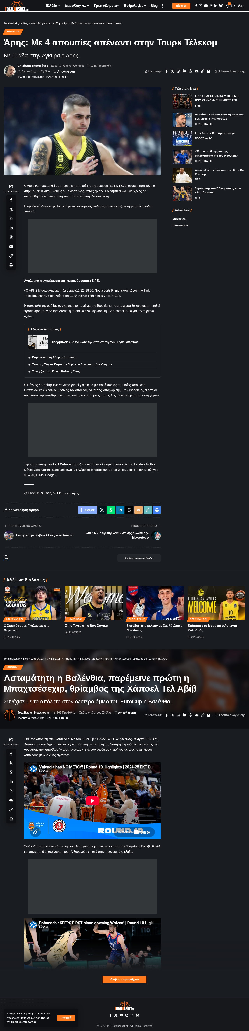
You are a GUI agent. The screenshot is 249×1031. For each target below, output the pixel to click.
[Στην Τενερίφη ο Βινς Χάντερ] (94, 603)
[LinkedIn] (215, 5)
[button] (66, 1018)
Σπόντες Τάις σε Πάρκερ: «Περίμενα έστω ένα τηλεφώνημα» (72, 364)
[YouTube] (206, 5)
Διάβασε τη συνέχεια (124, 979)
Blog (198, 105)
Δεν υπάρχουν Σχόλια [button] (141, 558)
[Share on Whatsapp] (178, 71)
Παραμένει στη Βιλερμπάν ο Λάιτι (54, 357)
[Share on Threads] (190, 71)
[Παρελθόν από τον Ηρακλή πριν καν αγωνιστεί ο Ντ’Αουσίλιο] (182, 120)
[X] (200, 5)
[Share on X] (172, 71)
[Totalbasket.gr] (16, 6)
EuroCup (13, 32)
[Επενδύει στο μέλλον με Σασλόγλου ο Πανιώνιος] (155, 603)
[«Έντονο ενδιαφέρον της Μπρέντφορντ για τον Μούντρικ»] (182, 157)
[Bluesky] (221, 5)
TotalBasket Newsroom (33, 712)
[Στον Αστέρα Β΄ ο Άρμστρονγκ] (182, 138)
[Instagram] (211, 5)
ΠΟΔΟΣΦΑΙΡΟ (203, 124)
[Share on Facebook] (166, 71)
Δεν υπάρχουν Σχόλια (36, 71)
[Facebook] (196, 5)
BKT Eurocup (61, 493)
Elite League (137, 619)
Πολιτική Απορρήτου (24, 1022)
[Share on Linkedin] (184, 71)
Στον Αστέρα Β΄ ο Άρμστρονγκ (215, 133)
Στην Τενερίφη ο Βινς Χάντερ (86, 625)
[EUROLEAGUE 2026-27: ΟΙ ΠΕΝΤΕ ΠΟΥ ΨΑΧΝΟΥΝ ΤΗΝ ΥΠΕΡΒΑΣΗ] (182, 101)
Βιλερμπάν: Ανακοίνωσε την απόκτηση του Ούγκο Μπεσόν (94, 342)
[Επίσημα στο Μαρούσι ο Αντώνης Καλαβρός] (216, 603)
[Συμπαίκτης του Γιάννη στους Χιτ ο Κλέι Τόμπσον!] (182, 193)
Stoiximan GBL (15, 619)
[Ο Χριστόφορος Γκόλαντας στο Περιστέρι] (32, 603)
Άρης (75, 493)
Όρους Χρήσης (36, 1017)
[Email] (196, 71)
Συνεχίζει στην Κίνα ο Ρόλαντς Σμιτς (56, 371)
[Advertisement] (92, 246)
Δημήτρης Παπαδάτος (33, 65)
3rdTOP (46, 493)
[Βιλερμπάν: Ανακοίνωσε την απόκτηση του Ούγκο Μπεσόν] (38, 342)
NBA (197, 179)
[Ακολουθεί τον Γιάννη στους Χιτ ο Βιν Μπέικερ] (182, 175)
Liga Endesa (75, 619)
